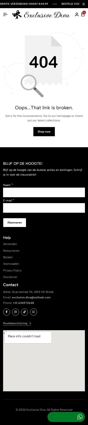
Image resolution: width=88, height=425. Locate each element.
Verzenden (10, 244)
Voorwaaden (11, 264)
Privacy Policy (12, 270)
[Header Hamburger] (5, 14)
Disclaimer (10, 277)
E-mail (8, 200)
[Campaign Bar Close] (83, 4)
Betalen (8, 257)
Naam (8, 185)
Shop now (44, 131)
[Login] (77, 15)
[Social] (6, 312)
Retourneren (11, 250)
